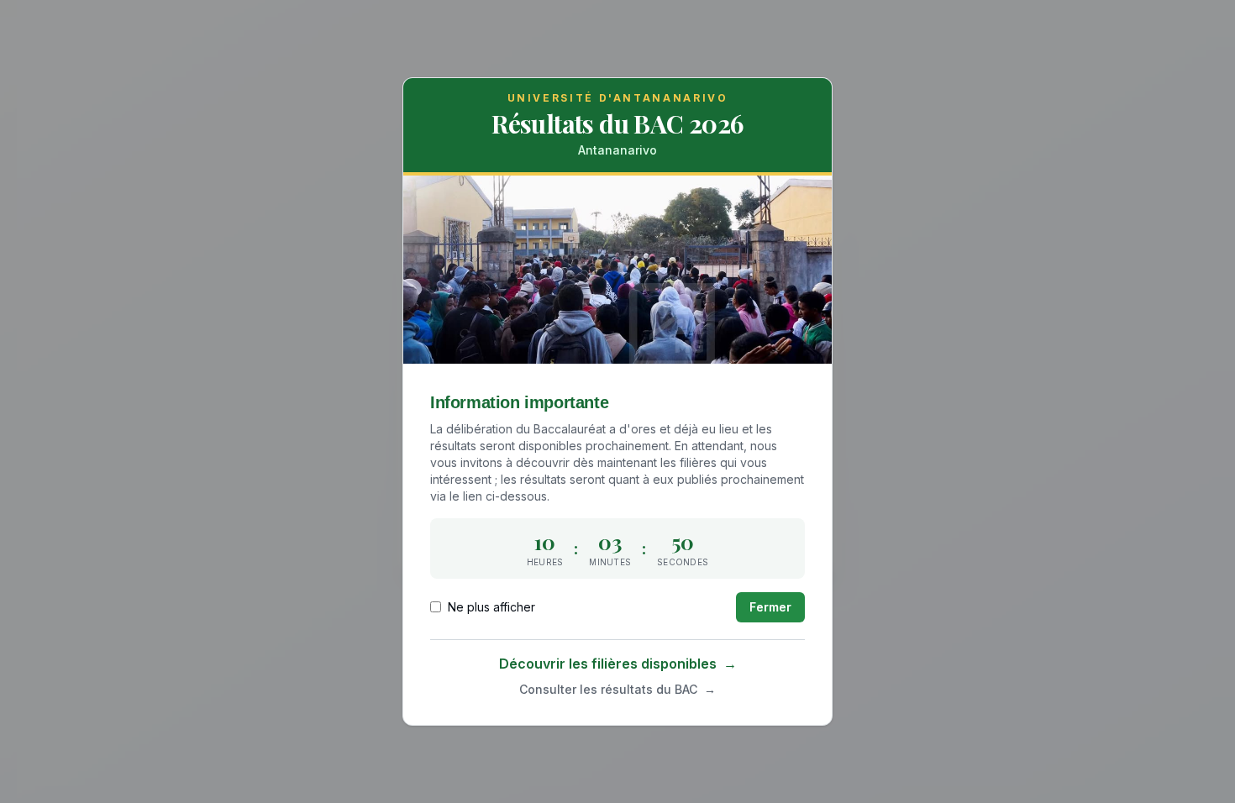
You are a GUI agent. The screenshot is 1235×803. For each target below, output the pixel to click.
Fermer (770, 607)
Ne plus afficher (491, 607)
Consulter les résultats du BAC (617, 689)
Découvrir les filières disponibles (618, 663)
